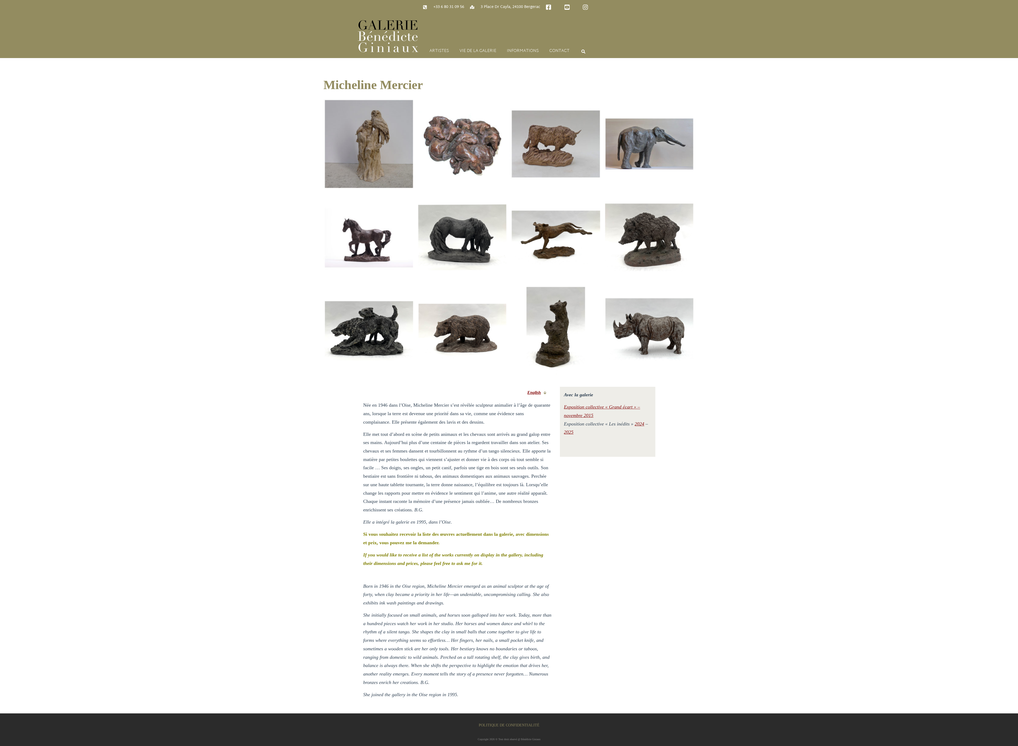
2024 (639, 424)
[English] (545, 392)
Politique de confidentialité (509, 725)
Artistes (439, 51)
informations (523, 51)
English (534, 392)
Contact (559, 51)
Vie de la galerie (477, 51)
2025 (568, 432)
